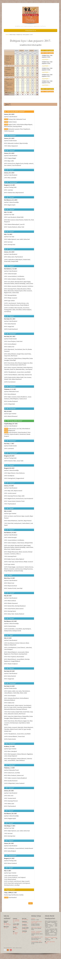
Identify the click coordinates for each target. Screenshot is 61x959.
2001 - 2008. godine (47, 91)
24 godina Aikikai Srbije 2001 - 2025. (36, 922)
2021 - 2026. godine (47, 50)
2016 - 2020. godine (47, 53)
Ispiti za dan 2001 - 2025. (37, 937)
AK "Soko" (24, 932)
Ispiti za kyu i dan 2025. (36, 927)
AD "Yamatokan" (7, 924)
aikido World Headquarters (51, 937)
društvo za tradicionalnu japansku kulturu (30, 26)
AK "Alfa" (6, 927)
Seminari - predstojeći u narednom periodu (36, 932)
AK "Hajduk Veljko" (15, 929)
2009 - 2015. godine (47, 89)
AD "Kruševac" (16, 919)
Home (7, 34)
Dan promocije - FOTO (36, 941)
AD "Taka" (15, 933)
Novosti (33, 918)
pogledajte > (46, 59)
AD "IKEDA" (15, 932)
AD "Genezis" (25, 926)
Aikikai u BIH (15, 925)
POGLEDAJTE (30, 30)
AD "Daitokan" (25, 922)
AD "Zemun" (6, 923)
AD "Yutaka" (24, 929)
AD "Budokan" (25, 919)
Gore (30, 903)
